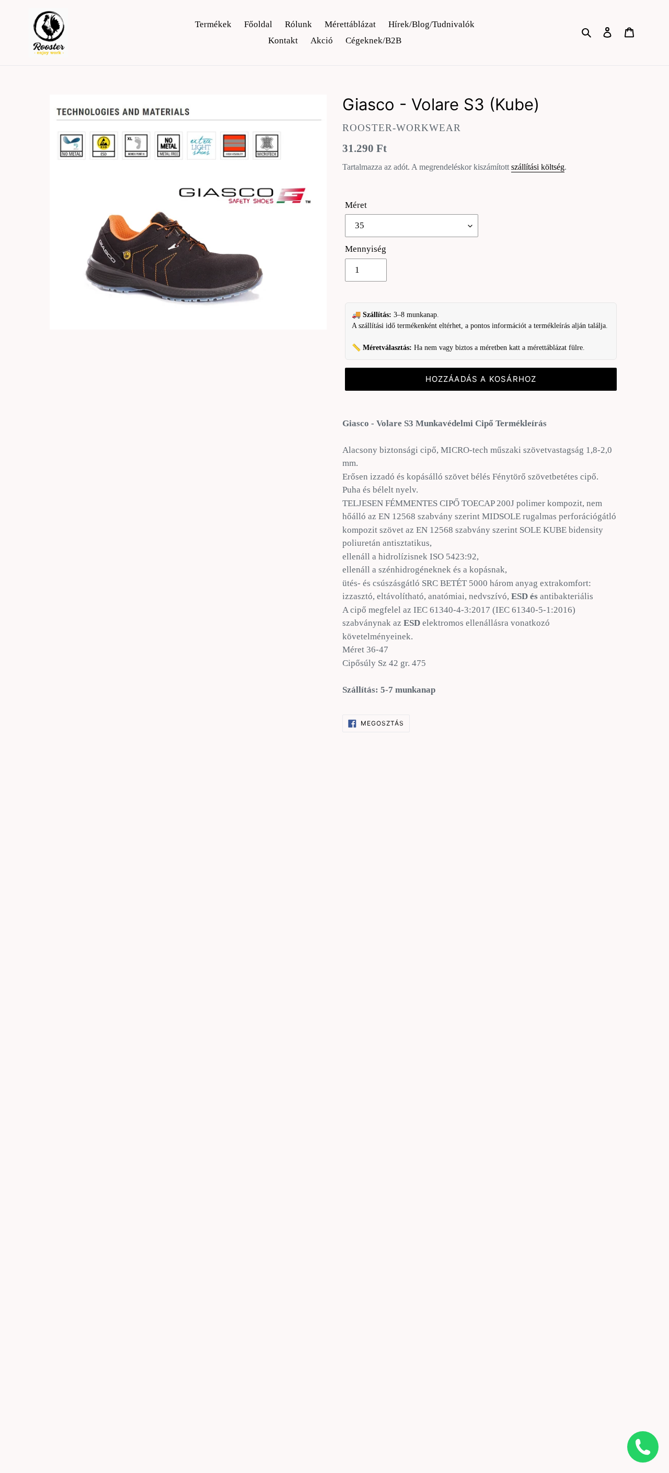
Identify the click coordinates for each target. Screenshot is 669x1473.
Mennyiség (365, 249)
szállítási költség (537, 166)
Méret (356, 205)
